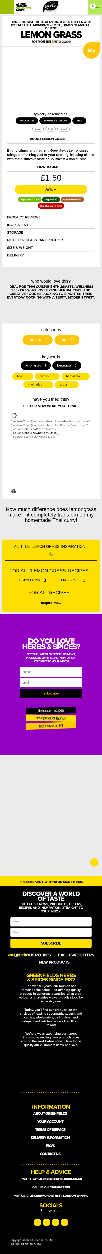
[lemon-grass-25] (82, 69)
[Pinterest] (64, 1222)
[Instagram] (37, 1222)
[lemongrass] (61, 91)
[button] (30, 199)
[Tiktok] (46, 1222)
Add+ (51, 189)
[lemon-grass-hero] (61, 69)
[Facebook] (55, 1222)
